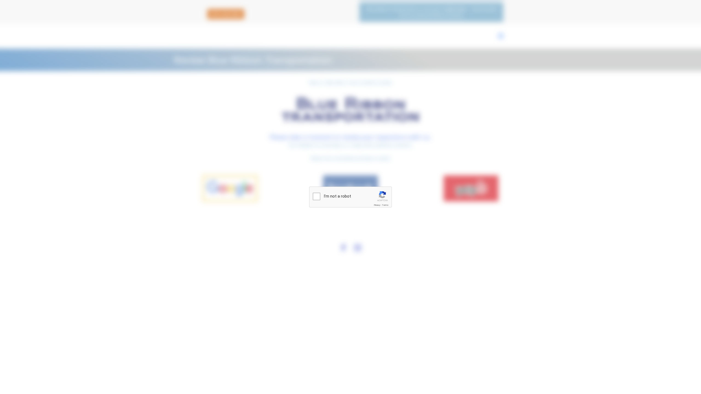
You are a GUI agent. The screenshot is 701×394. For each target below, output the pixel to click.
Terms (385, 205)
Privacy (377, 205)
